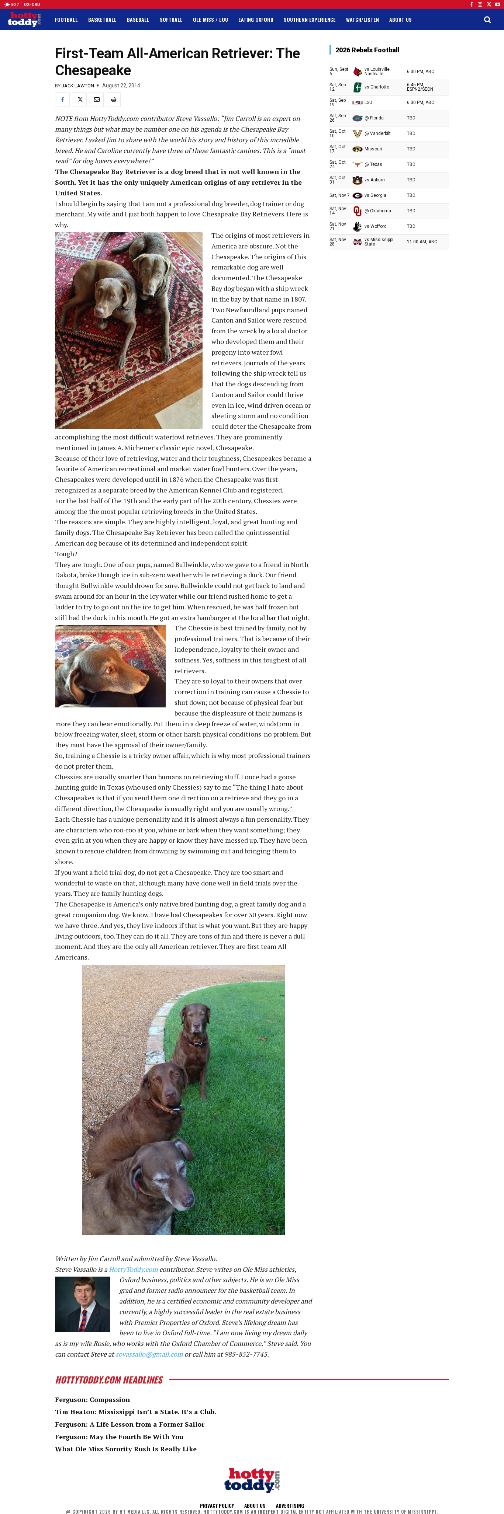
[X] (79, 99)
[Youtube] (497, 4)
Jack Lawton (78, 85)
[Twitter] (488, 4)
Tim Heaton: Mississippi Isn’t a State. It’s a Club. (135, 1411)
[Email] (96, 99)
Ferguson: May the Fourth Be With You (119, 1436)
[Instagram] (480, 4)
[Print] (113, 99)
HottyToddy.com (133, 1269)
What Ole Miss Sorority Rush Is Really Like (126, 1448)
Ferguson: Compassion (92, 1399)
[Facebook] (471, 4)
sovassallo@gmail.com (149, 1354)
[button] (487, 19)
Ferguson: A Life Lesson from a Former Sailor (129, 1424)
